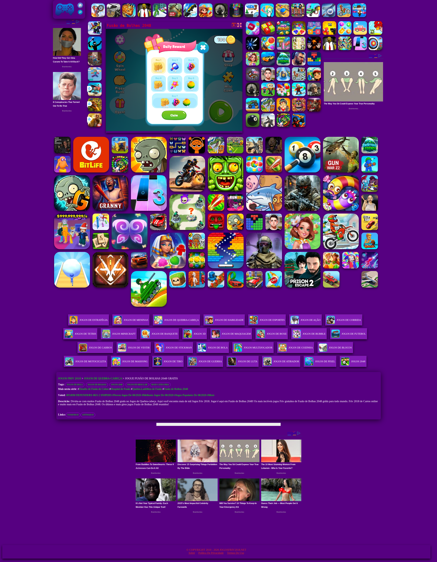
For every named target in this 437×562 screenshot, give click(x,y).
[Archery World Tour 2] (375, 49)
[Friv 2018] (80, 7)
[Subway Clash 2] (314, 110)
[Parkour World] (95, 79)
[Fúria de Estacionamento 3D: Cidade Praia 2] (268, 64)
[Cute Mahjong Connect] (299, 49)
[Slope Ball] (283, 79)
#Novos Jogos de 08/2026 (126, 395)
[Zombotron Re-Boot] (252, 79)
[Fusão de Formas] (360, 33)
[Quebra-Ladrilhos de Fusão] (345, 33)
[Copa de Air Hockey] (328, 16)
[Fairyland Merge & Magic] (252, 64)
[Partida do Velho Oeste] (206, 16)
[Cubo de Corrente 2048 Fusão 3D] (252, 33)
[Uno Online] (267, 16)
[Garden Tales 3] (283, 95)
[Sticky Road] (95, 64)
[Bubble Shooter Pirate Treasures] (268, 49)
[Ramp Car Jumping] (190, 16)
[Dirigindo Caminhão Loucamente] (252, 110)
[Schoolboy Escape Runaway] (268, 79)
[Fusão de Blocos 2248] (314, 33)
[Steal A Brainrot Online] (268, 95)
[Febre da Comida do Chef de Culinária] (298, 16)
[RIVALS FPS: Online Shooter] (95, 33)
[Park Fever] (283, 49)
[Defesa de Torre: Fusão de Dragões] (375, 33)
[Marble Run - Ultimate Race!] (282, 16)
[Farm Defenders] (95, 110)
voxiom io (73, 415)
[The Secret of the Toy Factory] (314, 49)
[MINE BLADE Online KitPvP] (345, 49)
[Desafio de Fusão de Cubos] (299, 33)
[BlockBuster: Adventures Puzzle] (314, 64)
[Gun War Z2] (175, 16)
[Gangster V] (95, 126)
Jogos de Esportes (272, 320)
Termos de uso (235, 552)
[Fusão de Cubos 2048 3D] (268, 33)
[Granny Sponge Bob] (144, 16)
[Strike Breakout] (113, 16)
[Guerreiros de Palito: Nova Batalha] (299, 126)
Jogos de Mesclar (137, 384)
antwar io (88, 415)
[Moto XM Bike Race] (344, 16)
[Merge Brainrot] (268, 110)
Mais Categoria (160, 384)
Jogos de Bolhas (97, 384)
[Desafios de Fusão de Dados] (283, 33)
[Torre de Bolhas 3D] (236, 16)
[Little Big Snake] (129, 16)
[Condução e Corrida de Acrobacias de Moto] (98, 16)
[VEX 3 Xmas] (252, 16)
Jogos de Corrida (349, 320)
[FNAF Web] (299, 110)
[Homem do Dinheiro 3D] (159, 16)
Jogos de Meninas (136, 320)
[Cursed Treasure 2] (283, 110)
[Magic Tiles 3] (360, 49)
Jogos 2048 (116, 384)
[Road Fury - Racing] (95, 95)
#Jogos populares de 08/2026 (190, 395)
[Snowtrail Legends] (283, 64)
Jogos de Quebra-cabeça (181, 320)
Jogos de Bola (75, 384)
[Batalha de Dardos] (95, 49)
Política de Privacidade (211, 552)
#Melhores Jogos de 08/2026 (158, 395)
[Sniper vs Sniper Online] (221, 16)
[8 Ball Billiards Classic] (252, 126)
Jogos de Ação (311, 320)
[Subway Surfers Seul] (314, 79)
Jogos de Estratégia (94, 320)
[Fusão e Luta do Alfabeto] (329, 33)
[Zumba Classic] (283, 126)
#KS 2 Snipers (102, 395)
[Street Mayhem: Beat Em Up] (299, 64)
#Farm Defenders (79, 395)
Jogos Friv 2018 (69, 378)
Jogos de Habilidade (229, 320)
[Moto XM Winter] (299, 79)
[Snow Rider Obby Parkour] (299, 95)
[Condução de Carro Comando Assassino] (313, 16)
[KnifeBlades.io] (252, 49)
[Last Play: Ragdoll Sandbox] (314, 95)
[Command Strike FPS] (268, 126)
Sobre (192, 552)
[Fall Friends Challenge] (359, 16)
